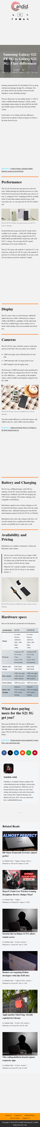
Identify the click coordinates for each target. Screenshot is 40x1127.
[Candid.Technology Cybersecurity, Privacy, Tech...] (20, 6)
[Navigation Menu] (20, 15)
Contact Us (18, 1115)
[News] (27, 19)
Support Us (26, 1118)
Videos (28, 861)
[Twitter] (16, 19)
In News (17, 942)
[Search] (27, 15)
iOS (22, 1023)
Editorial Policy (30, 1115)
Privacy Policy (15, 1118)
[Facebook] (12, 19)
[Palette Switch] (14, 15)
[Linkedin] (23, 19)
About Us (8, 1115)
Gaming (23, 861)
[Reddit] (22, 752)
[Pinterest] (34, 752)
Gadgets (17, 861)
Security (23, 942)
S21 (20, 88)
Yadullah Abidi (19, 70)
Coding (17, 981)
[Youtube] (20, 19)
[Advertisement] (20, 33)
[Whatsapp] (28, 752)
